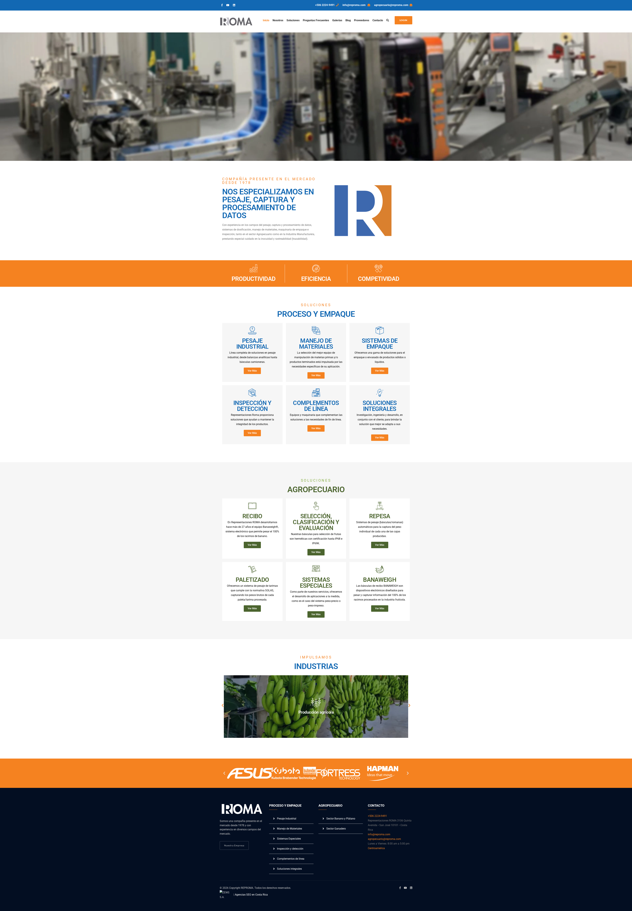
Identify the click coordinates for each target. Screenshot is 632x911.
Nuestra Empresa (234, 845)
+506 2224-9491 (325, 5)
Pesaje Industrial (286, 818)
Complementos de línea (290, 858)
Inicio (266, 20)
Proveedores (361, 20)
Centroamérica (376, 848)
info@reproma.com (354, 5)
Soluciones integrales (289, 868)
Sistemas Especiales (289, 838)
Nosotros (278, 20)
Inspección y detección (290, 848)
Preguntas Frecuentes (316, 20)
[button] (223, 705)
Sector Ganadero (336, 828)
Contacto (377, 20)
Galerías (337, 20)
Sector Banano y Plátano (340, 818)
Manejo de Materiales (289, 828)
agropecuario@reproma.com (391, 5)
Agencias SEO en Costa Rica (251, 894)
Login (403, 20)
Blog (348, 20)
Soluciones (293, 20)
